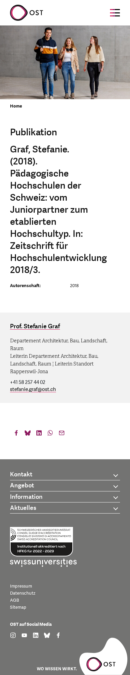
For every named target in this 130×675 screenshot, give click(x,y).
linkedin (39, 434)
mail (62, 434)
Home (16, 106)
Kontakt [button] (21, 474)
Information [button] (26, 497)
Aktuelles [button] (23, 508)
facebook (16, 434)
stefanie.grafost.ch (33, 389)
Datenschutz (22, 593)
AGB (14, 600)
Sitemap (18, 607)
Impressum (21, 586)
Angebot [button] (22, 485)
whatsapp (50, 434)
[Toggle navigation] (115, 12)
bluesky (28, 434)
